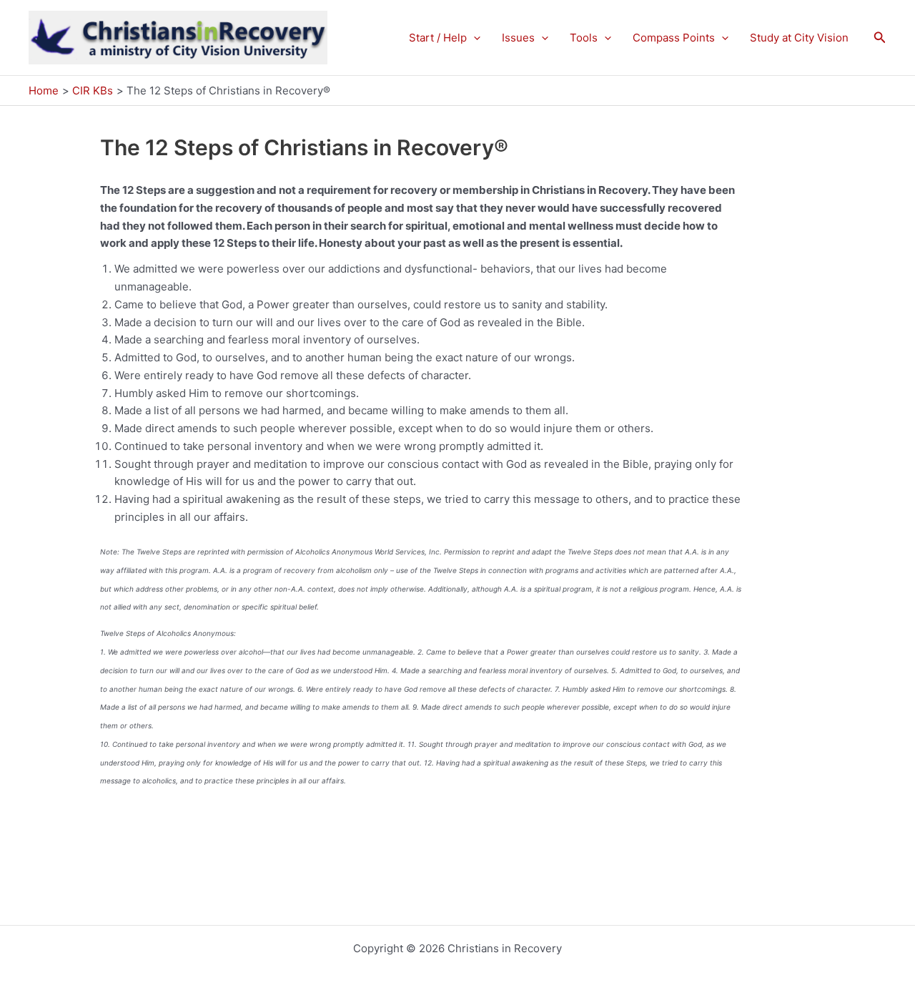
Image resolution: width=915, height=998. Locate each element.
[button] (473, 38)
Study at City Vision (799, 37)
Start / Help (438, 37)
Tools (584, 37)
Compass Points (674, 37)
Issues (518, 37)
